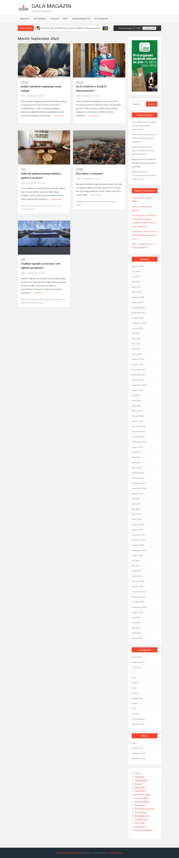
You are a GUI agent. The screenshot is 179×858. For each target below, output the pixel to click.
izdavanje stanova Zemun (87, 201)
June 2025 (136, 338)
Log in (134, 743)
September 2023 (139, 442)
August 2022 (137, 493)
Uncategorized (138, 719)
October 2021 (138, 545)
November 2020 (139, 597)
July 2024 (136, 395)
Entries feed (137, 748)
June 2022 (136, 504)
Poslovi (54, 18)
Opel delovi (140, 791)
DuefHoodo (137, 198)
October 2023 (138, 436)
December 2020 (139, 591)
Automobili (39, 18)
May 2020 (136, 628)
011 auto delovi (142, 798)
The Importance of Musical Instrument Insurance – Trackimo (143, 219)
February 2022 (138, 524)
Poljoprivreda (137, 698)
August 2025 (137, 328)
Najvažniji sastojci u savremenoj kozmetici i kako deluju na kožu (144, 175)
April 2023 (136, 462)
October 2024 (138, 380)
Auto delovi (101, 18)
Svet (65, 18)
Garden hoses (141, 819)
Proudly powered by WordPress (70, 853)
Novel (137, 773)
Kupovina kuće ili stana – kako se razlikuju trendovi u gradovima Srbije (143, 150)
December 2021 (139, 535)
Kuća (23, 169)
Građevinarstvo (81, 18)
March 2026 (137, 292)
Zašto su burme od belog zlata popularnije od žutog (144, 235)
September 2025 (139, 323)
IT (133, 672)
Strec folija (140, 823)
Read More (59, 116)
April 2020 (136, 633)
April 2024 (136, 405)
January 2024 (137, 421)
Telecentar (139, 776)
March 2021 (137, 576)
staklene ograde (28, 299)
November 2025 (139, 312)
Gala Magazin (51, 6)
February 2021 (138, 581)
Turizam (79, 169)
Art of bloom (140, 812)
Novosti (24, 18)
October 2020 (138, 602)
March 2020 (137, 638)
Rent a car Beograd (143, 830)
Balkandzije (140, 787)
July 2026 (136, 271)
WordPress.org (138, 758)
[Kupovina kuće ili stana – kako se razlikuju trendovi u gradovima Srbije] (98, 28)
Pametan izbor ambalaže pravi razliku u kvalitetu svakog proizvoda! (63, 28)
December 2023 (139, 426)
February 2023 (138, 473)
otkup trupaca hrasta (45, 205)
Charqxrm (136, 231)
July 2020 (136, 617)
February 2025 (138, 359)
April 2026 (136, 287)
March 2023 (137, 467)
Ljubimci (135, 683)
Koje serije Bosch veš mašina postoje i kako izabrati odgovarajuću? (144, 125)
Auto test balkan (142, 801)
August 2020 (137, 612)
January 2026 (137, 302)
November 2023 (139, 431)
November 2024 (139, 374)
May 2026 (136, 281)
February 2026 (138, 297)
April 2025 (136, 349)
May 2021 (136, 566)
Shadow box (140, 826)
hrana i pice (137, 667)
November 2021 (139, 540)
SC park (138, 784)
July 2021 (136, 560)
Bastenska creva (142, 816)
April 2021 (136, 571)
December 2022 (139, 483)
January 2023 (137, 478)
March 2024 (137, 411)
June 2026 (136, 276)
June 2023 (136, 452)
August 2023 (137, 447)
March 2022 (137, 519)
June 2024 (136, 400)
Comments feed (139, 753)
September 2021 (139, 550)
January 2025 (137, 364)
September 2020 (139, 607)
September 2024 (139, 385)
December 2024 (139, 369)
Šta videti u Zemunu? (89, 173)
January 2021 (137, 586)
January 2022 (137, 529)
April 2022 (136, 514)
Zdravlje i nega (138, 724)
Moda (134, 688)
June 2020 (136, 622)
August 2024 (137, 390)
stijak (23, 96)
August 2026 (137, 266)
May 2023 (136, 457)
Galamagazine (141, 780)
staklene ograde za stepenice (50, 299)
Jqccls (134, 206)
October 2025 (138, 318)
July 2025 (136, 333)
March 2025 (137, 354)
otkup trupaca (27, 205)
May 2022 (136, 509)
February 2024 (138, 416)
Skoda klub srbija (142, 794)
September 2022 (139, 488)
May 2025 (136, 343)
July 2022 (136, 498)
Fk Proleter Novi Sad (144, 808)
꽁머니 (135, 244)
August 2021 (137, 555)
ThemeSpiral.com (115, 853)
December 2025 (139, 307)
